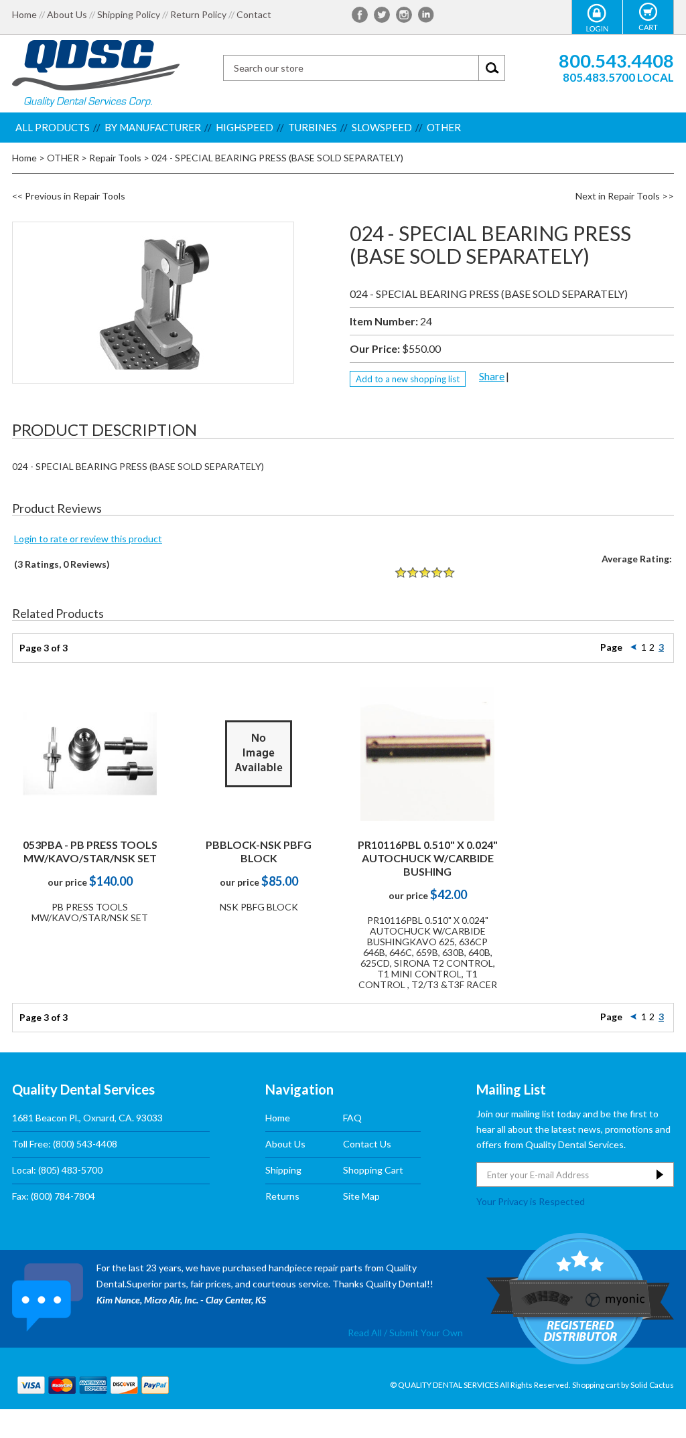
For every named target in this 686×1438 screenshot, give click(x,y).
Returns (282, 1196)
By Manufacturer (153, 127)
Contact (253, 14)
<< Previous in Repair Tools (68, 196)
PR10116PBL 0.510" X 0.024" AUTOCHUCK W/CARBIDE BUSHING (428, 858)
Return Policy (198, 14)
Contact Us (367, 1143)
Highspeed (244, 127)
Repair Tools (115, 157)
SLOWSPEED (382, 127)
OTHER (444, 127)
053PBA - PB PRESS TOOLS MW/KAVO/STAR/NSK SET (90, 851)
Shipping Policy (128, 14)
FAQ (352, 1117)
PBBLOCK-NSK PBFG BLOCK (259, 851)
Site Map (361, 1196)
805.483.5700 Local (618, 77)
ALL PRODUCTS (52, 127)
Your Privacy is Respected (530, 1201)
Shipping (283, 1170)
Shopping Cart (373, 1170)
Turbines (312, 127)
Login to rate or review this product (88, 538)
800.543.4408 (616, 61)
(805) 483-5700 (70, 1170)
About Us (67, 14)
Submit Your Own (426, 1332)
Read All (365, 1332)
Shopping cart (596, 1385)
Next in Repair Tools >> (624, 196)
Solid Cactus (652, 1385)
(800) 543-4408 (85, 1143)
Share (491, 376)
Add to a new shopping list (408, 379)
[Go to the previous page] (633, 647)
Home (24, 14)
